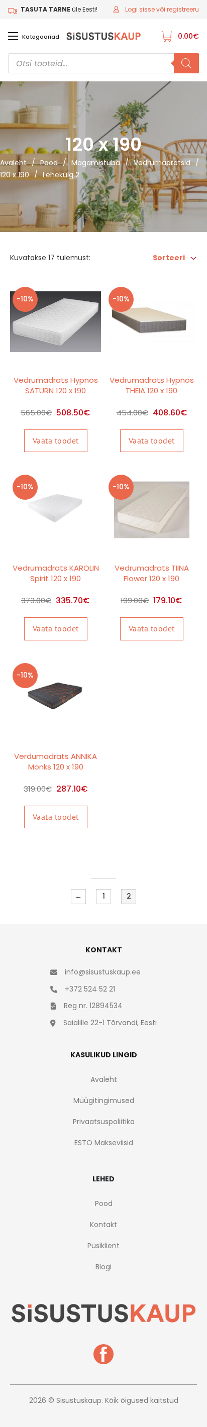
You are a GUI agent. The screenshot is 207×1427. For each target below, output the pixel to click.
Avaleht (13, 163)
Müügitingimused (103, 1100)
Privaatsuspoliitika (104, 1122)
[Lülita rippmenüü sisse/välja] (193, 258)
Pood (49, 163)
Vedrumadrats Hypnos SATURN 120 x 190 (56, 385)
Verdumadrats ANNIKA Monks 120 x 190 (55, 761)
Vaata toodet (56, 440)
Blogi (103, 1267)
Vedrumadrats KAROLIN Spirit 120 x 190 (56, 573)
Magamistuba (95, 163)
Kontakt (103, 1225)
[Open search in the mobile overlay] (103, 63)
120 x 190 (14, 175)
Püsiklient (103, 1246)
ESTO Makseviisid (103, 1143)
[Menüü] (13, 36)
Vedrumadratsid (162, 163)
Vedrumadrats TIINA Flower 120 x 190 (152, 573)
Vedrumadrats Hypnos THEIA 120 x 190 (152, 385)
